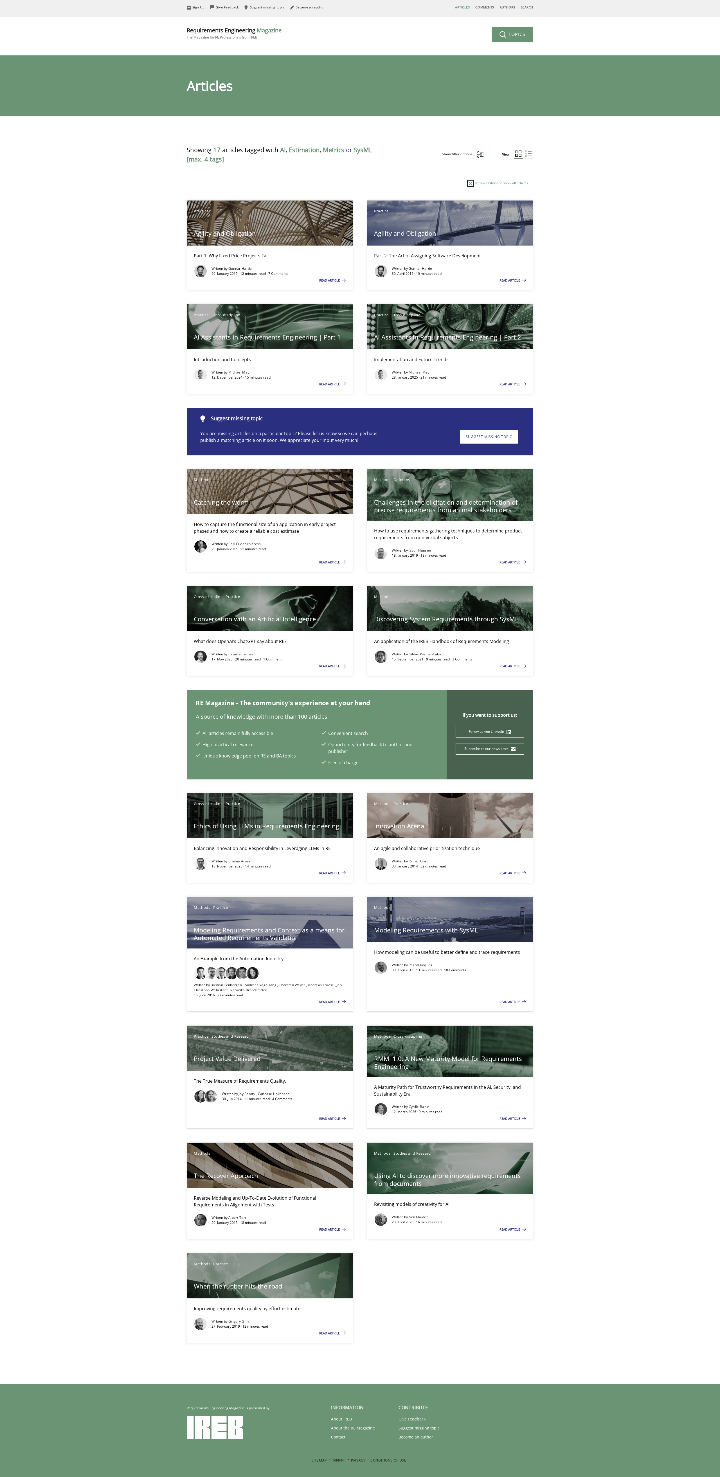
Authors (507, 7)
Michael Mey (238, 372)
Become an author (416, 1437)
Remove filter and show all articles (501, 183)
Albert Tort (237, 1217)
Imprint (339, 1460)
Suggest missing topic (489, 436)
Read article (330, 280)
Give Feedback (412, 1419)
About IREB (341, 1419)
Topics (516, 34)
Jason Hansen (420, 550)
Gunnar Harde (240, 268)
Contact (338, 1437)
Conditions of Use (388, 1460)
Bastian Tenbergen (227, 985)
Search (527, 7)
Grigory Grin (238, 1321)
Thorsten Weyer (292, 985)
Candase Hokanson (274, 1093)
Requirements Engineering (234, 33)
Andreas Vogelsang (261, 985)
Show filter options (457, 154)
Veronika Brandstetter (248, 990)
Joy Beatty (247, 1093)
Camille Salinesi (241, 654)
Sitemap (319, 1460)
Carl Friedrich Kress (244, 543)
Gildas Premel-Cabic (425, 654)
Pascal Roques (420, 965)
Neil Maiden (418, 1217)
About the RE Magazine (353, 1428)
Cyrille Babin (419, 1106)
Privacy (358, 1460)
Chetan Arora (239, 861)
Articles (462, 7)
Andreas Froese (321, 985)
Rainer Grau (418, 861)
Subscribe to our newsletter (486, 748)
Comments (484, 7)
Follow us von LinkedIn (487, 731)
